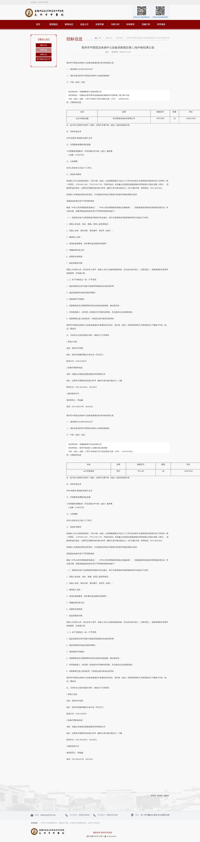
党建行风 (146, 24)
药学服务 (161, 24)
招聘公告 (43, 54)
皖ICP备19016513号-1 (95, 836)
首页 (38, 24)
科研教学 (130, 24)
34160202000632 (111, 836)
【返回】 (166, 796)
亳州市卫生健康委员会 (49, 823)
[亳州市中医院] (44, 13)
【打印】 (153, 796)
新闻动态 (69, 24)
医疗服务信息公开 (44, 59)
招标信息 (43, 50)
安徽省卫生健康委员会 (78, 823)
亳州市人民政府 (94, 823)
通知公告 (43, 45)
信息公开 (84, 24)
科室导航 (100, 24)
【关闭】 (159, 796)
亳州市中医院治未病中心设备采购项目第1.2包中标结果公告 (148, 38)
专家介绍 (115, 24)
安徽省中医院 (64, 823)
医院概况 (53, 24)
